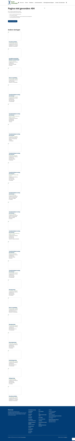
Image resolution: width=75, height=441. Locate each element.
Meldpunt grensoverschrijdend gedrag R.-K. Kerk (42, 425)
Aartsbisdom (40, 420)
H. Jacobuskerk (30, 419)
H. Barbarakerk (30, 411)
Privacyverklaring (41, 411)
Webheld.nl (65, 437)
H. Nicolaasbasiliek (31, 426)
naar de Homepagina (12, 21)
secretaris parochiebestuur (57, 415)
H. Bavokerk (30, 414)
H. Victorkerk (30, 431)
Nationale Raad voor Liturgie (43, 422)
